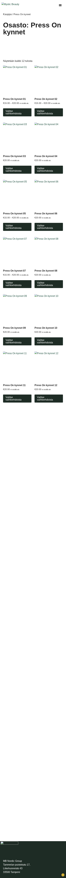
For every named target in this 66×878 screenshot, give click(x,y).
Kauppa (7, 14)
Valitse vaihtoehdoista (13, 112)
